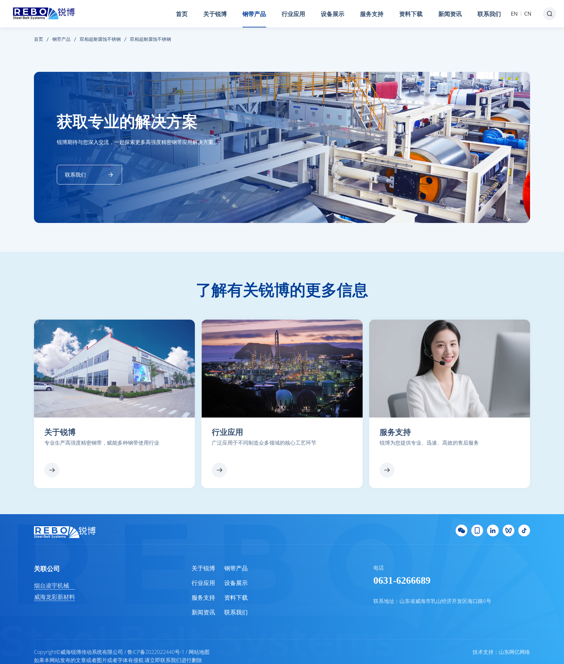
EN (514, 13)
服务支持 (372, 14)
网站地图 (199, 652)
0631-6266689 (402, 580)
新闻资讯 (450, 14)
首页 (182, 14)
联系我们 (489, 14)
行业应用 (293, 14)
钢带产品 (254, 14)
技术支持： (486, 652)
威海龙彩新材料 (54, 597)
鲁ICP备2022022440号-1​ (155, 652)
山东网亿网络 (514, 652)
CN (527, 13)
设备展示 (332, 14)
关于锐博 (215, 14)
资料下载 (411, 14)
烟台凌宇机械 (51, 585)
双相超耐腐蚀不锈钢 (100, 39)
